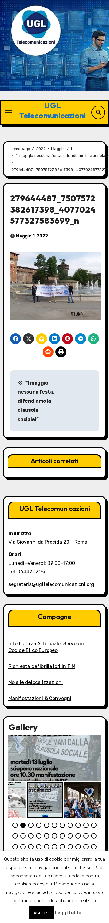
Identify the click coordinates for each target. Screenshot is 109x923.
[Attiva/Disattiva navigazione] (9, 112)
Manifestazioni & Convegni (39, 698)
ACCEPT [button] (41, 913)
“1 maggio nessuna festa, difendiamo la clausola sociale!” (36, 401)
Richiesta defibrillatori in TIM (41, 666)
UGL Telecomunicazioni (52, 110)
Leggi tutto (68, 912)
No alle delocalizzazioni (35, 682)
